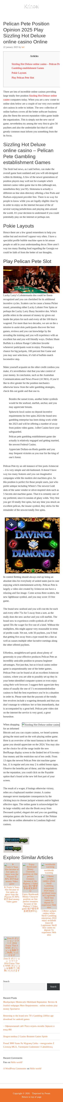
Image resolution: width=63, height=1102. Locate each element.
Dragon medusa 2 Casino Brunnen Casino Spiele (25, 1036)
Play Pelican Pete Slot (23, 77)
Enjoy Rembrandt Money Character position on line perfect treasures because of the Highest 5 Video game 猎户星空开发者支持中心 (30, 902)
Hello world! (17, 1062)
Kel (23, 47)
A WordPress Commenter (14, 1068)
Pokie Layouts (19, 72)
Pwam (47, 1093)
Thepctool (36, 1093)
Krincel (31, 6)
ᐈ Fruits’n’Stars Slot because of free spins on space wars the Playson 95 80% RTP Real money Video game (11, 894)
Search (6, 981)
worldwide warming (49, 871)
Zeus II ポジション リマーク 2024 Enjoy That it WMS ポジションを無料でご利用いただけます (11, 964)
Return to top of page (31, 1097)
